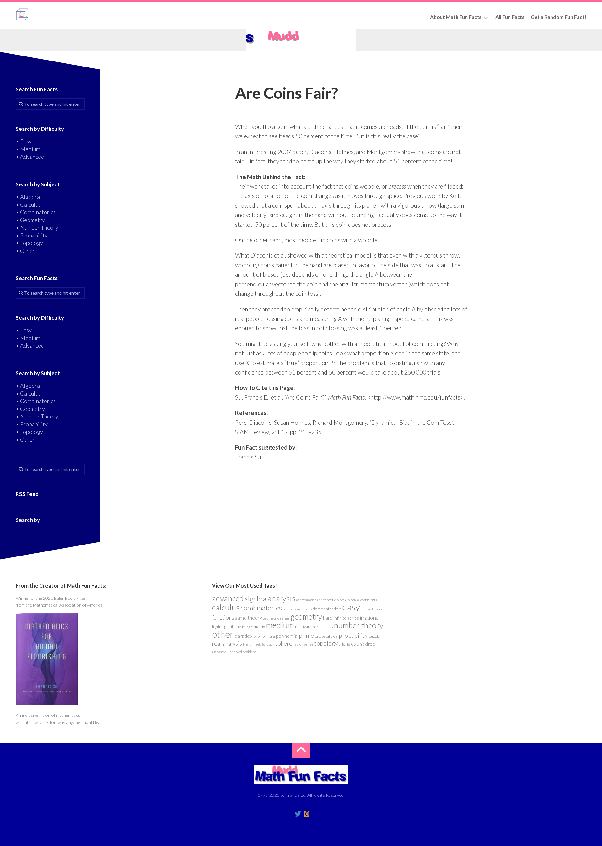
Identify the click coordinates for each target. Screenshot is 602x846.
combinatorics (261, 608)
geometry (306, 616)
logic (249, 627)
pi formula (266, 636)
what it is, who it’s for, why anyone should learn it (62, 722)
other (223, 634)
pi (255, 636)
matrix (259, 626)
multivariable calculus (314, 626)
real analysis (227, 643)
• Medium (28, 149)
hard (328, 617)
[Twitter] (298, 814)
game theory (248, 617)
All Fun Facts (510, 17)
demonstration (327, 608)
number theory (358, 625)
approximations (307, 600)
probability (353, 635)
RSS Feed (27, 494)
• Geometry (30, 219)
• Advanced (30, 156)
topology (326, 643)
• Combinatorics (36, 212)
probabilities (326, 636)
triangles (347, 643)
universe (219, 651)
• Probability (32, 235)
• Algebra (28, 196)
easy (351, 606)
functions (223, 617)
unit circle (366, 643)
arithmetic (327, 600)
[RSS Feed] (307, 814)
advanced (228, 598)
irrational (369, 618)
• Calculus (28, 204)
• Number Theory (37, 227)
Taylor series (303, 644)
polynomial (287, 636)
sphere (283, 643)
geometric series (276, 618)
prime (306, 635)
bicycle (342, 600)
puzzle (374, 636)
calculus (226, 607)
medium (280, 625)
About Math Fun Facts (456, 17)
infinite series (346, 617)
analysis (281, 598)
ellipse (366, 609)
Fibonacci (379, 609)
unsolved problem (241, 651)
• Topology (29, 242)
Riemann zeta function (258, 644)
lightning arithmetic (228, 626)
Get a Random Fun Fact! (558, 17)
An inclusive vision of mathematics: (48, 715)
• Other (25, 250)
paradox (244, 636)
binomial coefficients (362, 600)
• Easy (24, 141)
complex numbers (297, 609)
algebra (256, 598)
